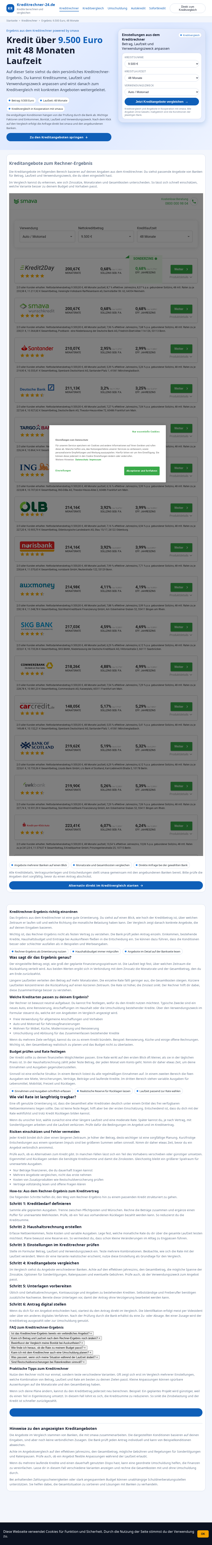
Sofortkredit (157, 8)
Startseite (12, 20)
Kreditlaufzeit (135, 71)
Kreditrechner (69, 8)
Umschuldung (117, 8)
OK (203, 1533)
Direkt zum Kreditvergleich (188, 8)
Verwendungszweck (139, 85)
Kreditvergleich (93, 8)
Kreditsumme (134, 57)
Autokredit (138, 8)
